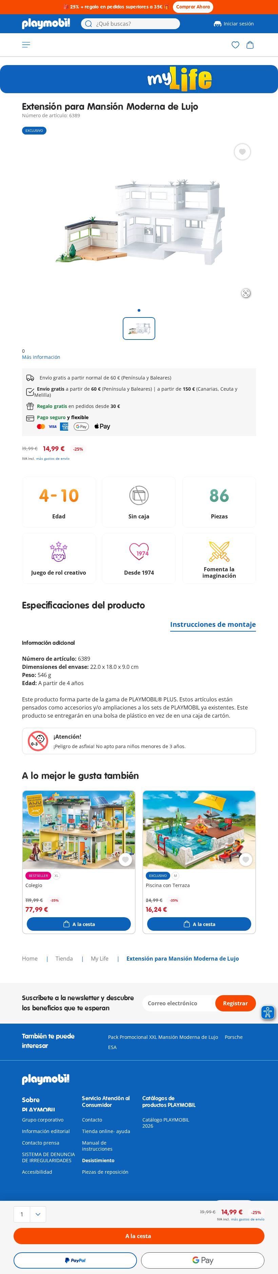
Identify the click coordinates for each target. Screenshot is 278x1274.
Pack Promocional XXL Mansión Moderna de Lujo (163, 1037)
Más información (41, 357)
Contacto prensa (40, 1142)
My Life (100, 958)
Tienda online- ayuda (106, 1131)
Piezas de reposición (105, 1172)
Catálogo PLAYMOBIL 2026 (165, 1122)
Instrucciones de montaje (213, 624)
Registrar (235, 1003)
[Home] (46, 23)
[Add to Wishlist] (242, 152)
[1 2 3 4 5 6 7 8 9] (51, 1214)
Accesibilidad (37, 1172)
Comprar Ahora (193, 7)
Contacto (92, 1119)
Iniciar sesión (239, 23)
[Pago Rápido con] (75, 1260)
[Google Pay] (202, 1260)
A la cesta (138, 1236)
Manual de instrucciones (97, 1145)
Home (30, 958)
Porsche (234, 1037)
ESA (112, 1047)
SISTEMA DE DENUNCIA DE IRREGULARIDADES (48, 1157)
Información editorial (46, 1131)
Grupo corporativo (42, 1119)
